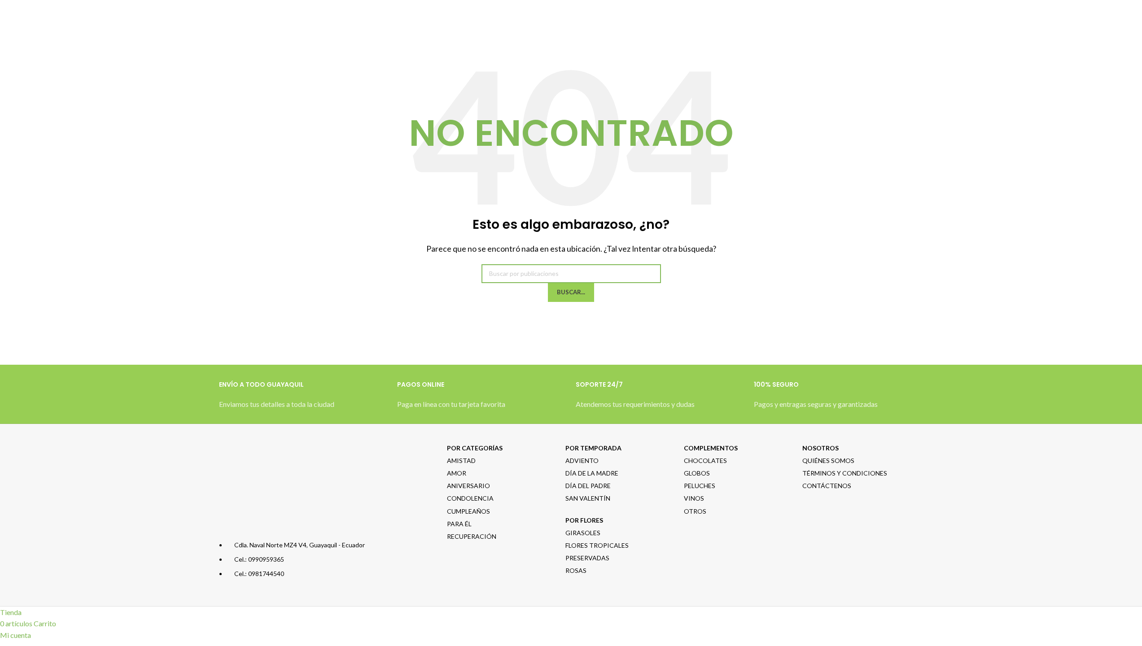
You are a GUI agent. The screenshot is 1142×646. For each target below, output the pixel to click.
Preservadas (587, 558)
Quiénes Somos (828, 460)
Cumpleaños (468, 511)
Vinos (694, 498)
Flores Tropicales (597, 545)
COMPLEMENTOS (711, 448)
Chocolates (705, 460)
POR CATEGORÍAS (475, 448)
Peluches (699, 485)
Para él (459, 524)
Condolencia (470, 498)
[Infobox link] (304, 399)
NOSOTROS (820, 448)
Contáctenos (826, 485)
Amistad (461, 460)
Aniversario (468, 485)
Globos (697, 473)
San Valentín (587, 498)
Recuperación (471, 536)
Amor (456, 473)
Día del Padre (588, 485)
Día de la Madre (591, 473)
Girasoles (582, 533)
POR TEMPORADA (593, 448)
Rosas (575, 570)
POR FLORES (584, 520)
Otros (695, 511)
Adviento (582, 460)
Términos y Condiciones (844, 473)
